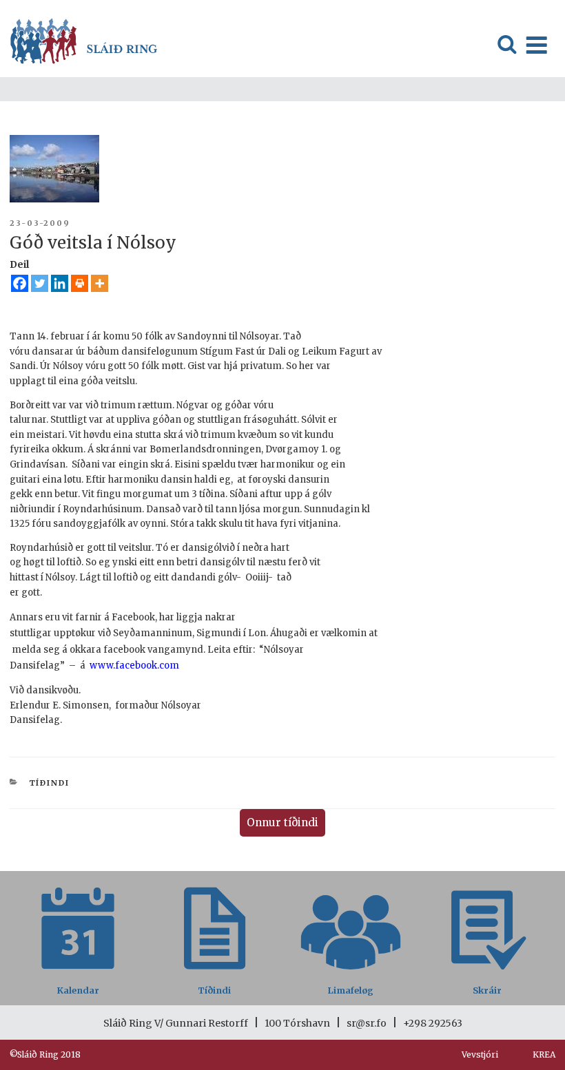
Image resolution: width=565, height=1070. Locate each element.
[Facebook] (19, 283)
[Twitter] (39, 283)
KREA (544, 1054)
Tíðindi (49, 783)
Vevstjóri (480, 1054)
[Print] (79, 283)
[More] (99, 283)
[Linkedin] (59, 283)
